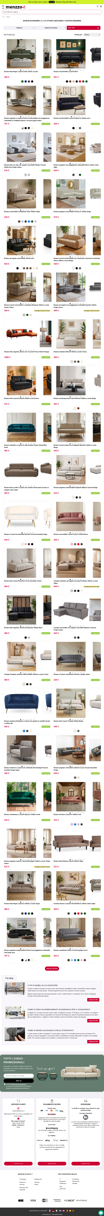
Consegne (23, 1179)
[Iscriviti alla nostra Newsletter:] (19, 1076)
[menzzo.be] (67, 1211)
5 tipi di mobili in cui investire (43, 985)
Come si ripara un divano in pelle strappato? (51, 1030)
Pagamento (38, 1179)
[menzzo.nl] (60, 1211)
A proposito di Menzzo (63, 1181)
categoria (19, 28)
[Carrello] (101, 6)
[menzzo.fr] (49, 1211)
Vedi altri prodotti (52, 968)
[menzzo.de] (53, 1211)
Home (3, 16)
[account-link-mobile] (98, 6)
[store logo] (51, 6)
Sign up (18, 1081)
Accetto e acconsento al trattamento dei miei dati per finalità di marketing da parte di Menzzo (18, 1086)
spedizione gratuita (51, 28)
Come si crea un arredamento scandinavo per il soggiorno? (59, 1009)
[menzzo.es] (70, 1211)
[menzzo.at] (63, 1211)
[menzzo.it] (56, 1211)
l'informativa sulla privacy (18, 1084)
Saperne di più (18, 1163)
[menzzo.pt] (73, 1211)
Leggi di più (93, 1000)
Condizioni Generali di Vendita (75, 1181)
